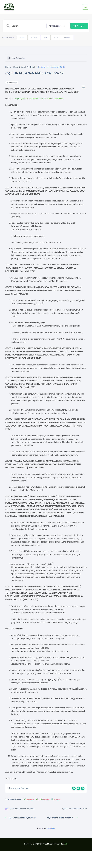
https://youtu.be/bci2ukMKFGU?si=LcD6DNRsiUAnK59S (39, 98)
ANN (66, 844)
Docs (15, 67)
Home (8, 67)
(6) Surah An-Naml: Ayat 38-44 (61, 817)
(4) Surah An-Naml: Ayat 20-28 (22, 817)
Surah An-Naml (28, 67)
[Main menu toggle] (85, 6)
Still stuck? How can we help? (22, 808)
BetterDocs (50, 828)
